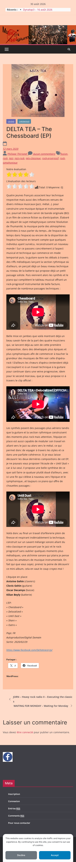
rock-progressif (50, 158)
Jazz (11, 158)
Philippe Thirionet (17, 154)
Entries (14, 808)
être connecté (25, 732)
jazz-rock (19, 158)
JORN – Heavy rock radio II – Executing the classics (42, 699)
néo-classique (33, 158)
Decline (21, 855)
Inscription (14, 794)
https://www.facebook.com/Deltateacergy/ (29, 650)
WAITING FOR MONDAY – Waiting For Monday (41, 705)
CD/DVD (11, 121)
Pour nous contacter (19, 822)
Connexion (14, 801)
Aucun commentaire (44, 154)
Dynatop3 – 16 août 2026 (37, 9)
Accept (55, 855)
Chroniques (24, 121)
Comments (16, 815)
